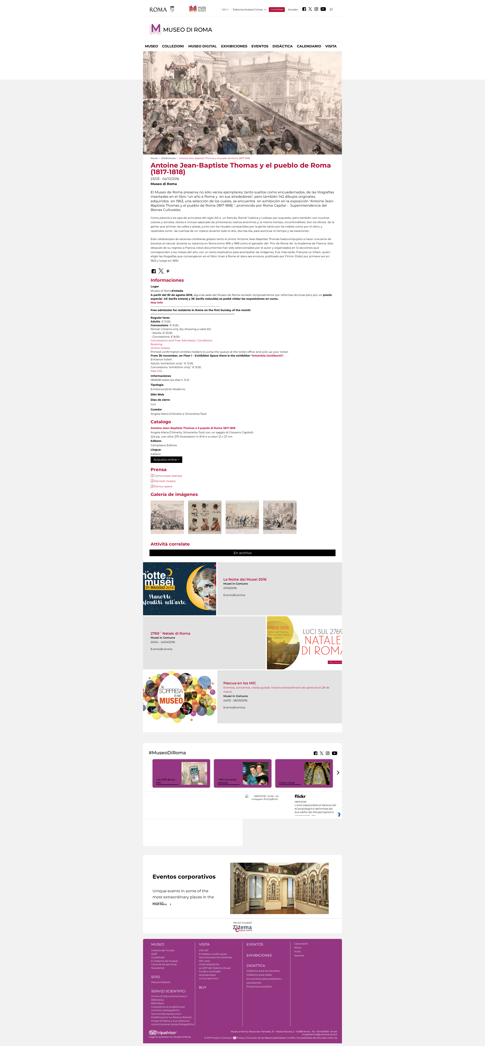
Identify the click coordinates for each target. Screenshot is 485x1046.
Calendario (309, 46)
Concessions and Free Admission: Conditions (181, 340)
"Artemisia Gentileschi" (267, 355)
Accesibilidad (207, 974)
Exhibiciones (234, 46)
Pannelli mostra (164, 481)
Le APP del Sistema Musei (215, 967)
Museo (151, 46)
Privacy (241, 1038)
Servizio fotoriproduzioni (166, 1013)
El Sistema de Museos (164, 960)
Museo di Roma (187, 29)
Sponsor (299, 955)
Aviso (297, 951)
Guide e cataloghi (210, 971)
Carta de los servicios (164, 964)
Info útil (203, 950)
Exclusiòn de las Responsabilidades (266, 1038)
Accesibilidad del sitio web (311, 1038)
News (297, 947)
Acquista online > (166, 459)
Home (154, 158)
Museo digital (202, 46)
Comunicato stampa (168, 476)
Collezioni (173, 46)
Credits (291, 1038)
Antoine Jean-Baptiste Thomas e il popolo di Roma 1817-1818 (193, 428)
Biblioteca (157, 1003)
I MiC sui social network (227, 781)
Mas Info (156, 371)
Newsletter (158, 967)
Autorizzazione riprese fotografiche (172, 1024)
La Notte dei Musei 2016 (245, 579)
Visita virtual (287, 782)
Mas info (157, 302)
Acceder (293, 9)
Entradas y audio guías (213, 953)
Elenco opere (163, 486)
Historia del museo (162, 950)
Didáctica (282, 46)
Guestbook (158, 957)
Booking (156, 344)
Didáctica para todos (259, 974)
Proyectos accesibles (259, 986)
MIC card (204, 960)
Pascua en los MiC (239, 683)
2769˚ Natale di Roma (170, 633)
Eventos (259, 46)
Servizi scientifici (168, 991)
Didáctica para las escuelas (263, 970)
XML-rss (332, 1038)
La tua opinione (208, 978)
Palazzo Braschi (161, 982)
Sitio (155, 977)
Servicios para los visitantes (215, 957)
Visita (331, 46)
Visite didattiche (209, 964)
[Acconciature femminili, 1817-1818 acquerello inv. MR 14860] (204, 517)
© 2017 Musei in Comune (217, 1038)
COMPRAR (276, 9)
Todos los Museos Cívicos (248, 9)
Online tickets (160, 348)
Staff (154, 953)
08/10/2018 (315, 809)
